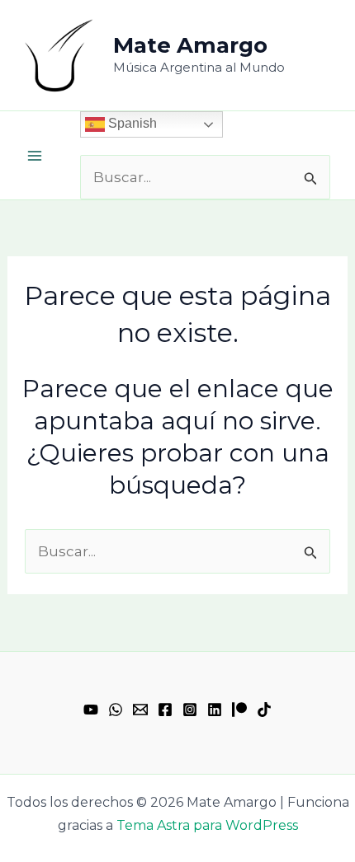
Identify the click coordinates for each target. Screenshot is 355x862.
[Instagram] (189, 709)
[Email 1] (140, 709)
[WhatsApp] (115, 709)
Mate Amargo (190, 45)
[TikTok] (264, 709)
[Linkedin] (214, 709)
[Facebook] (165, 709)
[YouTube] (90, 709)
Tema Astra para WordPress (207, 825)
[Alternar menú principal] (35, 156)
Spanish (131, 123)
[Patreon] (239, 709)
